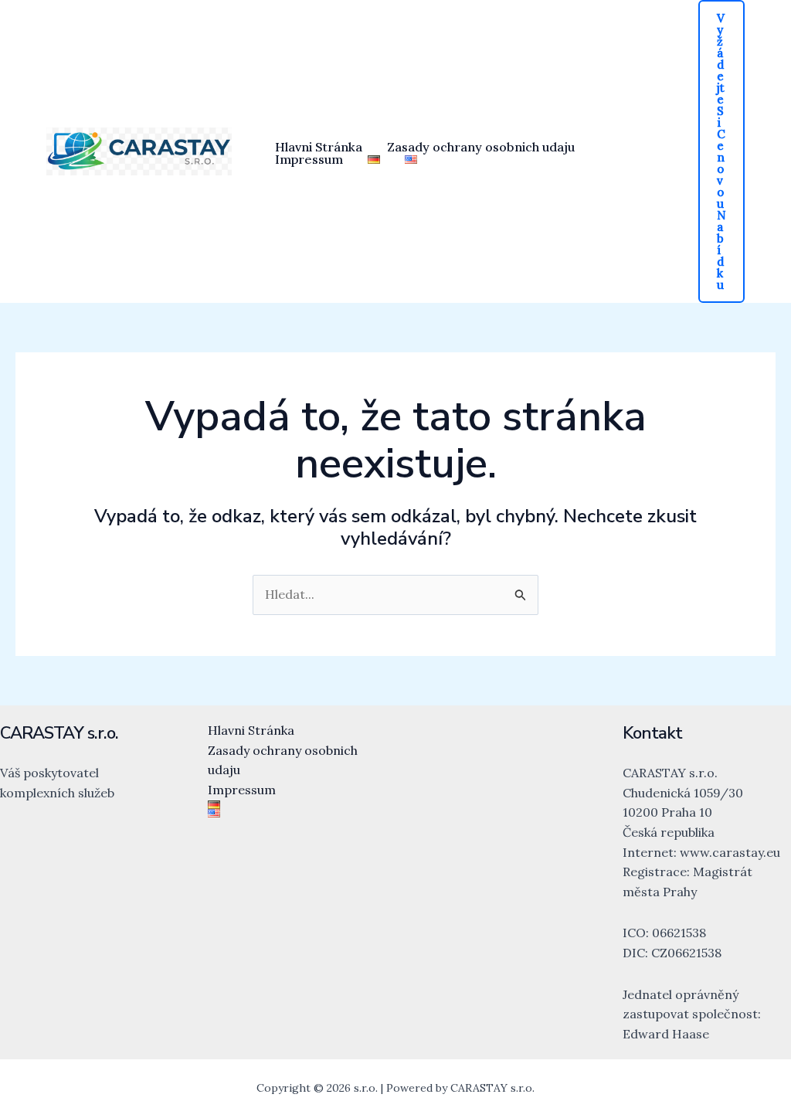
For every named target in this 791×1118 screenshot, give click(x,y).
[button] (721, 151)
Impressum (309, 159)
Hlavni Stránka (318, 147)
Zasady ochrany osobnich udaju (481, 147)
